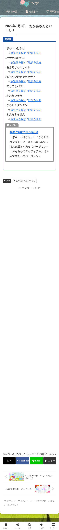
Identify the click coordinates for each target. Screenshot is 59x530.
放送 (8, 180)
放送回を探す (18, 53)
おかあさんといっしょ (26, 180)
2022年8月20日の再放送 (24, 132)
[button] (49, 460)
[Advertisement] (29, 319)
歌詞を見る (34, 53)
